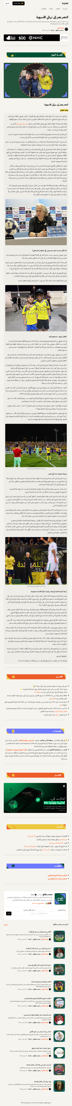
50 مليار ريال (32, 836)
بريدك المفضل (62, 910)
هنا (61, 705)
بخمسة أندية (46, 849)
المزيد (5, 925)
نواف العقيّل (45, 939)
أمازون (57, 714)
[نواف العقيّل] (50, 939)
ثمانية (52, 30)
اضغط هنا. (37, 692)
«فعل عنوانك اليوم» (60, 711)
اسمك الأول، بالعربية (29, 910)
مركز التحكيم (63, 839)
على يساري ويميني (22, 123)
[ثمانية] (65, 3)
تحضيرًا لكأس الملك (30, 846)
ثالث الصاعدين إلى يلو (56, 843)
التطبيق (52, 698)
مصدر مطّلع (59, 30)
